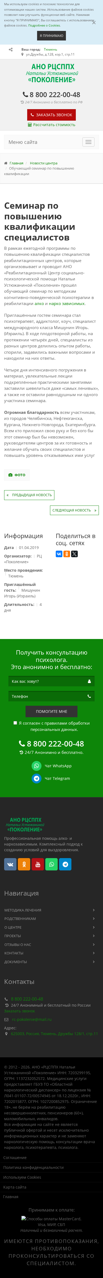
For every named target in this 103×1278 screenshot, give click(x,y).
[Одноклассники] (66, 554)
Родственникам (20, 918)
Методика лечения (22, 910)
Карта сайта (14, 1187)
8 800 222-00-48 (55, 94)
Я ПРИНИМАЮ (51, 35)
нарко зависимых (67, 303)
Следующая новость (72, 510)
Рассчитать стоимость (54, 124)
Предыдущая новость (31, 495)
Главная (10, 1196)
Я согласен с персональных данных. (54, 726)
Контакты (13, 953)
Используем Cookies (22, 1177)
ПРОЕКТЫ (12, 935)
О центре (12, 927)
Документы (15, 961)
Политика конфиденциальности (33, 1167)
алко (39, 303)
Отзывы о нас (17, 944)
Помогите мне (51, 711)
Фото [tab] (19, 474)
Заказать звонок (53, 114)
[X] (74, 554)
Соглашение (15, 1157)
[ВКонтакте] (59, 554)
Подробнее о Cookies (44, 25)
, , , (54, 1033)
